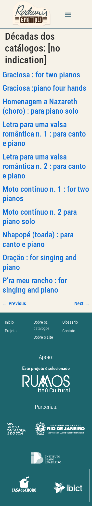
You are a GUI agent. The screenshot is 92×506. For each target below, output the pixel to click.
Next (82, 303)
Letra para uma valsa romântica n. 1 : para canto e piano (44, 134)
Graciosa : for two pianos (41, 74)
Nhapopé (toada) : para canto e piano (38, 239)
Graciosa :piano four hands (44, 88)
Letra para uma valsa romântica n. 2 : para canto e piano (44, 166)
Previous (14, 303)
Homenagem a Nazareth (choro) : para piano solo (40, 106)
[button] (68, 15)
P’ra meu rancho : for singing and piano (34, 285)
